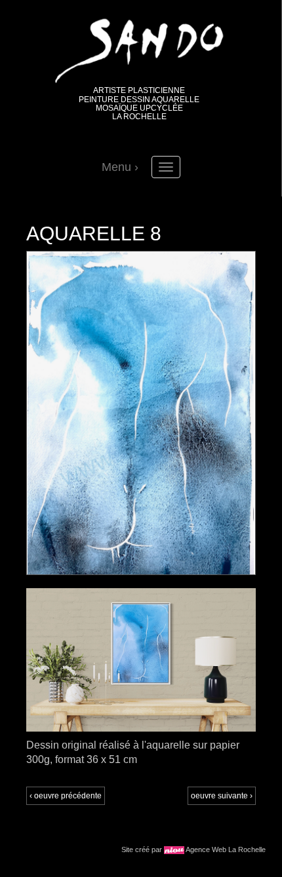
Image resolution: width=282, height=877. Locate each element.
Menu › (120, 167)
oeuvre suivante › (221, 795)
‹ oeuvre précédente (66, 795)
